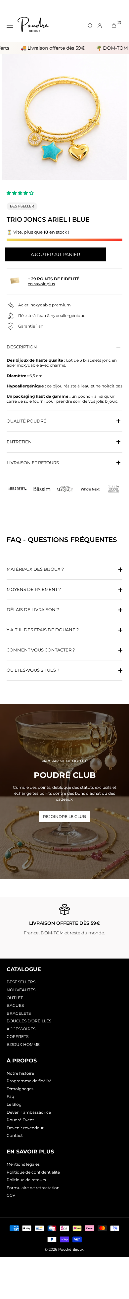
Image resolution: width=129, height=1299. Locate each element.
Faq (10, 1096)
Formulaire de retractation (33, 1187)
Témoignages (20, 1088)
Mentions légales (23, 1164)
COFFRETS (17, 1036)
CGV (11, 1195)
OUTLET (15, 997)
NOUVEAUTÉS (21, 989)
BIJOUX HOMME (23, 1044)
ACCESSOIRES (21, 1028)
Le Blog (14, 1104)
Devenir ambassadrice (29, 1112)
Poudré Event (20, 1119)
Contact (15, 1135)
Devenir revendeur (25, 1127)
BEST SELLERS (21, 981)
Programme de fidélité (29, 1080)
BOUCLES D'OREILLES (29, 1020)
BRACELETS (19, 1013)
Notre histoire (20, 1073)
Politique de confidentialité (33, 1172)
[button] (20, 193)
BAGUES (15, 1005)
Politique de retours (26, 1179)
